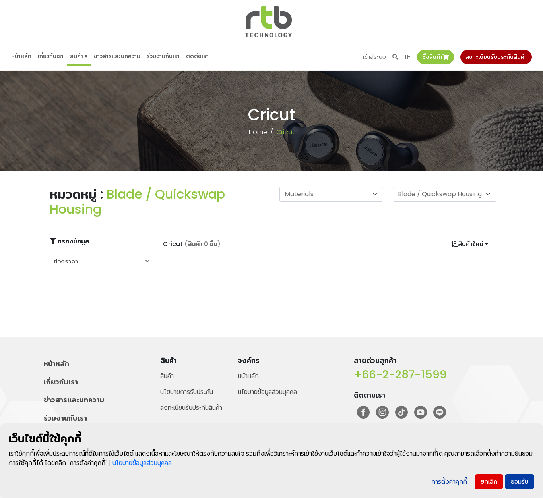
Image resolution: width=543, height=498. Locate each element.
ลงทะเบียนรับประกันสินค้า (496, 57)
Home (258, 132)
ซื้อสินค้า (432, 57)
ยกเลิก (489, 481)
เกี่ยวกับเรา (51, 56)
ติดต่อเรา (197, 56)
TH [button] (407, 57)
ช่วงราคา (66, 261)
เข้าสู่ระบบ (374, 57)
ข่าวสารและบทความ (117, 56)
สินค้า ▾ (78, 56)
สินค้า (167, 375)
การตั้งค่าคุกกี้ (449, 481)
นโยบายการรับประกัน (186, 391)
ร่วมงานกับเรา (163, 56)
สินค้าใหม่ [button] (470, 244)
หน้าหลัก (21, 56)
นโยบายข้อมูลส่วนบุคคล (267, 391)
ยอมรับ (519, 481)
